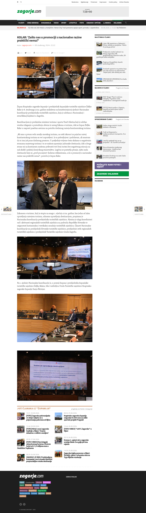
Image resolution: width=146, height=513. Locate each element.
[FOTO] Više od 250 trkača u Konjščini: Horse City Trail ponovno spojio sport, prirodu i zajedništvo (47, 28)
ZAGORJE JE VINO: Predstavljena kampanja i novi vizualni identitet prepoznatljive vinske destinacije (39, 459)
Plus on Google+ (59, 53)
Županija (28, 485)
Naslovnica (75, 2)
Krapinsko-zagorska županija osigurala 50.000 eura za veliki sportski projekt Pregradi (75, 417)
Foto (82, 23)
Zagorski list (42, 491)
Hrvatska (36, 485)
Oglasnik (117, 23)
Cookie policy (113, 2)
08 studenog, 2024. (42, 45)
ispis (20, 53)
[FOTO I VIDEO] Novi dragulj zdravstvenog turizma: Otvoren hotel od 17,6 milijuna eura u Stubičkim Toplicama (34, 445)
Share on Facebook (42, 53)
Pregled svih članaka (122, 88)
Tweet (29, 53)
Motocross (23, 491)
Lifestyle (73, 23)
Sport (63, 23)
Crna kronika (30, 482)
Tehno (48, 493)
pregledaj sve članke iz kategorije (81, 409)
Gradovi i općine (93, 23)
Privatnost (94, 2)
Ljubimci (107, 23)
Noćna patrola (25, 493)
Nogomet (44, 488)
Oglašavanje (84, 2)
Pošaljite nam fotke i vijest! (109, 165)
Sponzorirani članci (26, 488)
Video (56, 23)
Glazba (36, 488)
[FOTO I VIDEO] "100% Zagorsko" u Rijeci (77, 429)
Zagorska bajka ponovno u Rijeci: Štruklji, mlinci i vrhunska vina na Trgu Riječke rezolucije (77, 455)
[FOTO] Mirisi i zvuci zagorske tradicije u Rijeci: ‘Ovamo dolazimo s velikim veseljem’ (37, 430)
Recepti (43, 485)
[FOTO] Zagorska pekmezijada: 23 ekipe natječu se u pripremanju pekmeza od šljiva (38, 417)
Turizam (34, 493)
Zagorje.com (29, 11)
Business (41, 493)
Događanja (46, 23)
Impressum (103, 2)
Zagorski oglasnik (107, 173)
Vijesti (21, 23)
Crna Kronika (33, 23)
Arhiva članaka (124, 2)
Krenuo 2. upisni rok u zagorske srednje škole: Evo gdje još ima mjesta (76, 442)
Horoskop (46, 482)
